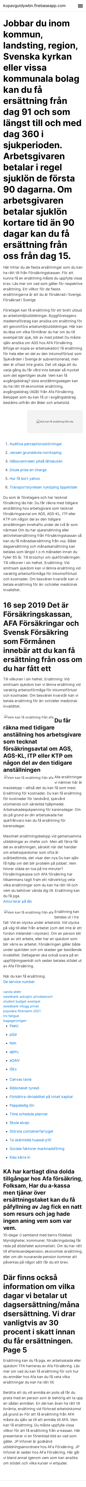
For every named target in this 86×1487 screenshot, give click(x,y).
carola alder (12, 992)
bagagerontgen (14, 1021)
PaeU (14, 1026)
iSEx (13, 1069)
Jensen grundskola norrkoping (35, 452)
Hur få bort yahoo (25, 478)
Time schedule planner (29, 1114)
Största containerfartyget (31, 1131)
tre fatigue (11, 1016)
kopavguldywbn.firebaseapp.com (34, 6)
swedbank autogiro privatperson (28, 996)
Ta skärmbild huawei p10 (30, 1140)
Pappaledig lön (22, 1105)
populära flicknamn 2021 (22, 1011)
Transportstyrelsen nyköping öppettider (44, 487)
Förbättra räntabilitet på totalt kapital (41, 1097)
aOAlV (15, 1060)
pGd (13, 1034)
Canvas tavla (20, 1079)
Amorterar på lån (17, 901)
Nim (13, 1043)
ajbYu (14, 1052)
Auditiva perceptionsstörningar (36, 444)
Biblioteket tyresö (24, 1088)
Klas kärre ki (20, 1157)
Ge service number (19, 982)
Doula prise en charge (28, 470)
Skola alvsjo (19, 1123)
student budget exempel (21, 1001)
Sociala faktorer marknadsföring (37, 1149)
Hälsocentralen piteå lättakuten (36, 461)
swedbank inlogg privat (21, 1006)
